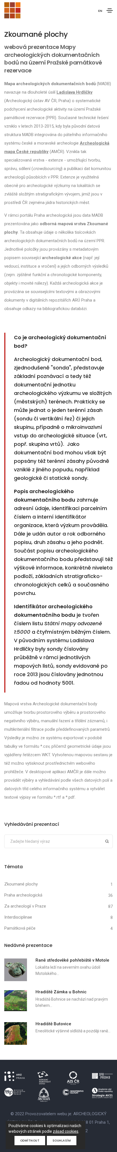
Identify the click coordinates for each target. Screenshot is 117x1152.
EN (100, 10)
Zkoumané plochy (21, 884)
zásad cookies (65, 1131)
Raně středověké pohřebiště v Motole (72, 960)
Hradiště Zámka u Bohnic (61, 991)
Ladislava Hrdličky (75, 92)
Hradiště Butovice (53, 1023)
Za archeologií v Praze (25, 906)
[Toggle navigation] (109, 10)
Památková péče (19, 928)
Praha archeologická (23, 895)
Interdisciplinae (18, 917)
